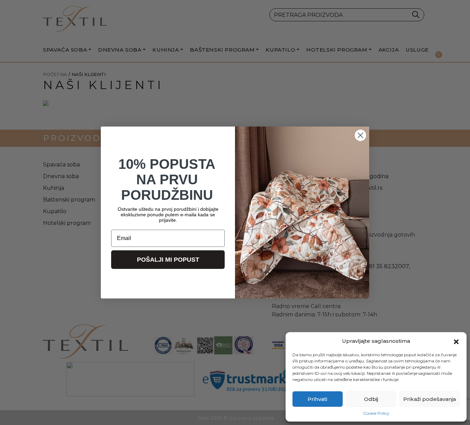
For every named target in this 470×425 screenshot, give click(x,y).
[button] (456, 341)
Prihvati (317, 399)
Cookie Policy (376, 413)
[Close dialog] (360, 135)
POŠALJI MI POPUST (168, 259)
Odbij (371, 399)
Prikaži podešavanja (429, 399)
